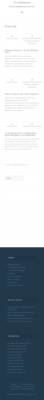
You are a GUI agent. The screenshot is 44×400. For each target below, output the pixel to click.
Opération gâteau (17, 270)
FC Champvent (22, 2)
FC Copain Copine (15, 285)
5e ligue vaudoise (15, 352)
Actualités (32, 43)
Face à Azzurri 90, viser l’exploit (22, 94)
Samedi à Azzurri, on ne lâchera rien (21, 51)
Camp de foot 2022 (18, 267)
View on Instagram (23, 194)
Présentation (13, 369)
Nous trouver (13, 279)
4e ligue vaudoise (15, 349)
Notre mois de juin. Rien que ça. (21, 312)
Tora (35, 394)
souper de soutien (15, 372)
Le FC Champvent (15, 276)
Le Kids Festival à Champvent (20, 321)
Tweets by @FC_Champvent (16, 164)
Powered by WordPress (16, 394)
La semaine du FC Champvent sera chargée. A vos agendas (20, 134)
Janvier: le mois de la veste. (19, 318)
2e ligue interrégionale (32, 38)
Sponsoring (12, 282)
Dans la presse (14, 363)
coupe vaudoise (14, 360)
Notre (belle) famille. (16, 315)
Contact (11, 273)
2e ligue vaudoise (32, 41)
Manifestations (14, 265)
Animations (37, 126)
